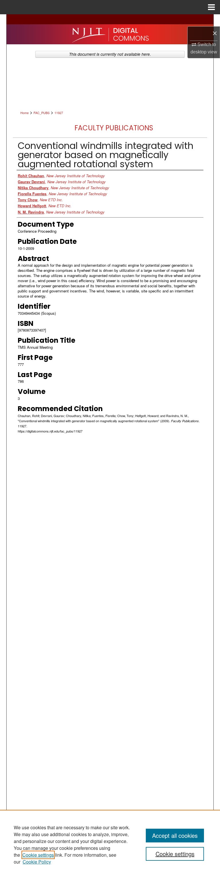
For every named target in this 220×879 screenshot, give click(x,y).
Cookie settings (38, 855)
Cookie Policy (37, 861)
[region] (110, 844)
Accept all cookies (175, 835)
